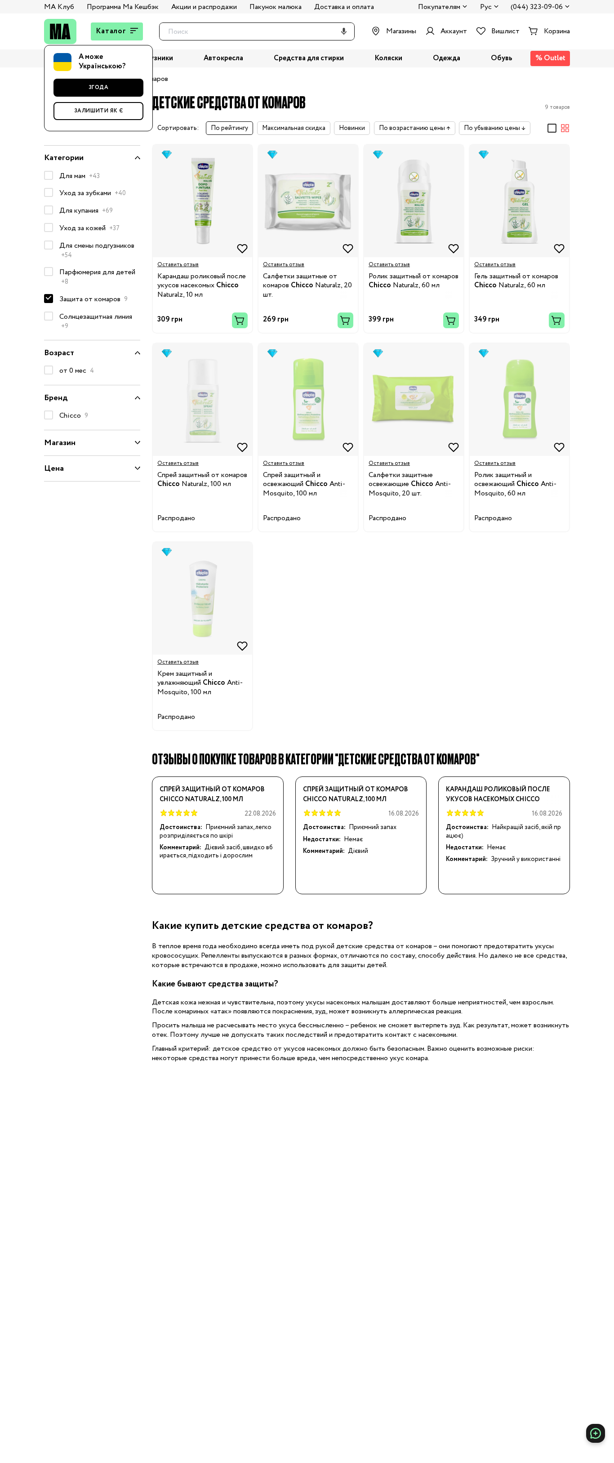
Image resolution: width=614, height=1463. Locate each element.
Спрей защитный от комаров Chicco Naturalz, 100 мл (212, 794)
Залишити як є (98, 111)
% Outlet (550, 58)
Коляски (388, 58)
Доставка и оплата (344, 7)
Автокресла (223, 58)
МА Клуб (59, 7)
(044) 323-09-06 (537, 7)
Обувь (501, 58)
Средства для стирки (309, 58)
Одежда (446, 58)
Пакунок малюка (275, 7)
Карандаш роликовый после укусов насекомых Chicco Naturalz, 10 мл (498, 794)
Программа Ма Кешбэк (123, 7)
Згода (99, 87)
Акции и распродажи (204, 7)
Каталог (111, 31)
